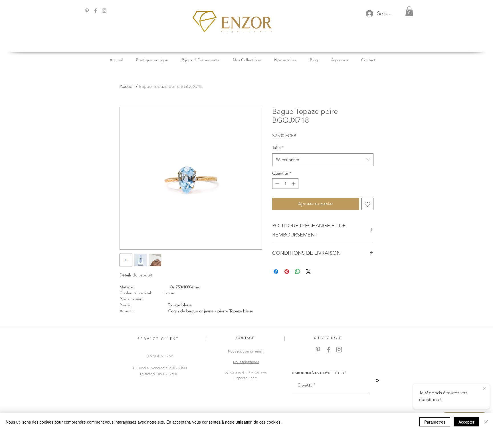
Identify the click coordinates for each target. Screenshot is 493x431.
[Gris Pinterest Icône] (87, 10)
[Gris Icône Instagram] (104, 10)
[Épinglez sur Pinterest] (286, 271)
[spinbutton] (285, 184)
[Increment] (294, 184)
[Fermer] (486, 421)
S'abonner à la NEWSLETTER (318, 373)
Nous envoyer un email (245, 351)
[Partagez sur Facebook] (275, 271)
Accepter (466, 422)
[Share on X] (308, 271)
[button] (409, 11)
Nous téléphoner (246, 362)
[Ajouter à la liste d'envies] (367, 204)
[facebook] (95, 10)
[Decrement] (276, 184)
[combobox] (322, 159)
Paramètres (434, 422)
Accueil (127, 86)
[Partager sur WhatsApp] (297, 271)
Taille (278, 147)
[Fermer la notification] (484, 389)
